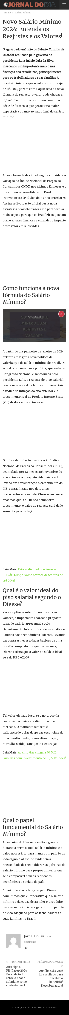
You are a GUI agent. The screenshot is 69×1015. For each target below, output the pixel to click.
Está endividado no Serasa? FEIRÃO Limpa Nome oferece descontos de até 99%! (33, 575)
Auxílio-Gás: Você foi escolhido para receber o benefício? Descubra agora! (51, 978)
